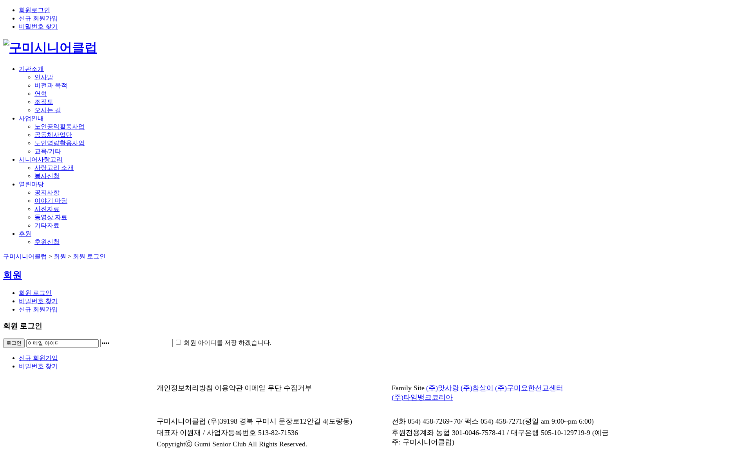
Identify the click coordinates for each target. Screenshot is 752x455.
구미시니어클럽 (25, 256)
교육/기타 (47, 151)
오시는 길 (47, 110)
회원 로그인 (89, 256)
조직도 (43, 101)
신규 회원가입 (38, 18)
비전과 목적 (50, 85)
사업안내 (31, 118)
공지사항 (47, 192)
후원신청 (47, 241)
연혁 (40, 93)
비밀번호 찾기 (38, 26)
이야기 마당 (50, 200)
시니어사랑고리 (41, 159)
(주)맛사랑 (442, 388)
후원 (25, 233)
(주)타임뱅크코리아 (422, 397)
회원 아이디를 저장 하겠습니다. (226, 342)
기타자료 (47, 225)
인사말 (43, 77)
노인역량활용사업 (59, 143)
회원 (60, 256)
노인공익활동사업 (59, 126)
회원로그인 (34, 10)
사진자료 (47, 209)
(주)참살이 (477, 388)
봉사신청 (47, 176)
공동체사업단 (53, 134)
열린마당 (31, 184)
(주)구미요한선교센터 (529, 388)
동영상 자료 (50, 217)
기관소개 (31, 69)
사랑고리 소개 (54, 167)
